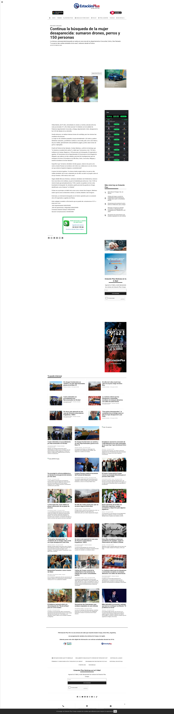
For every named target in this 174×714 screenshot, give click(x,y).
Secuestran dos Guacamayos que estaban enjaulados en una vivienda (86, 605)
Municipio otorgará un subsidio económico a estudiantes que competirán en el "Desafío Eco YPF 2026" (116, 209)
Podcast (94, 17)
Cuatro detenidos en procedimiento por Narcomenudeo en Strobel (71, 398)
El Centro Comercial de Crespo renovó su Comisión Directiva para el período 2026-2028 (114, 475)
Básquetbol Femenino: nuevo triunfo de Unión (59, 571)
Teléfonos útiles (69, 17)
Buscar (113, 17)
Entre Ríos (86, 477)
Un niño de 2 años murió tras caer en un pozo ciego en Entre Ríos (112, 383)
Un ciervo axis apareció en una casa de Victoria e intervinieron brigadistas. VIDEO (73, 413)
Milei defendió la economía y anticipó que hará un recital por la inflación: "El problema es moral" (114, 606)
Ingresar (92, 665)
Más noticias (120, 17)
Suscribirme (115, 293)
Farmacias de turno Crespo (82, 17)
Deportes (63, 574)
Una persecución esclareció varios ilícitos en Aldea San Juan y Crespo (116, 204)
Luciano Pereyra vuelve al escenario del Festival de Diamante (86, 474)
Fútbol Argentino (103, 17)
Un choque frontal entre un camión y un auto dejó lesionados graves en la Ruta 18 (74, 383)
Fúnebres (59, 17)
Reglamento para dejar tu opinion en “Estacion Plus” (92, 658)
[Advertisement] (87, 57)
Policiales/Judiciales (56, 25)
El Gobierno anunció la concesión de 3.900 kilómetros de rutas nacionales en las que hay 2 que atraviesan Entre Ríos (114, 444)
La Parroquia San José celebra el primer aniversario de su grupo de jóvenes (58, 506)
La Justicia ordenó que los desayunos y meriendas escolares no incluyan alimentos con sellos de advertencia (112, 399)
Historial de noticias (116, 661)
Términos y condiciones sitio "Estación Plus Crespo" (67, 661)
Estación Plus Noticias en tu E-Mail (115, 280)
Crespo (53, 17)
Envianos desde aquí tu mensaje (63, 658)
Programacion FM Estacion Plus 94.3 (96, 661)
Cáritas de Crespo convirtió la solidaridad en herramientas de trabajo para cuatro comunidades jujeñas (85, 573)
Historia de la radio (116, 658)
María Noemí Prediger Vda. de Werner (115, 192)
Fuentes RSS (82, 665)
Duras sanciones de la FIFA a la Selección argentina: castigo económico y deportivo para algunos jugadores (113, 507)
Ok (115, 711)
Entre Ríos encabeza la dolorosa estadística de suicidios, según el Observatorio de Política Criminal (112, 540)
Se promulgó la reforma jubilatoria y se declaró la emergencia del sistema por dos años (60, 475)
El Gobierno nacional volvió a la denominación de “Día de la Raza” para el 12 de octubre (58, 606)
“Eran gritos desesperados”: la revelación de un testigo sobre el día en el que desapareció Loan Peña (112, 414)
